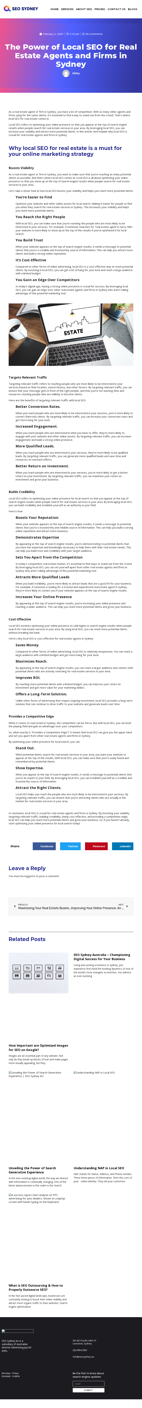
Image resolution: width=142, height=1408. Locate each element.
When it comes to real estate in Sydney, (32, 723)
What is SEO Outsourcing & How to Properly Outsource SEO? (36, 1287)
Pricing (100, 9)
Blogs (132, 9)
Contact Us (117, 9)
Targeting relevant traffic (24, 383)
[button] (44, 846)
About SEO (84, 9)
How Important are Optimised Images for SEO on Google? (38, 1047)
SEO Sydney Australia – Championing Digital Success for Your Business (102, 957)
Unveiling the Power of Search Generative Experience (32, 1170)
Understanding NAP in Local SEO (99, 1168)
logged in (29, 876)
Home (55, 9)
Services (67, 9)
